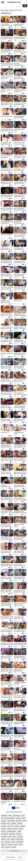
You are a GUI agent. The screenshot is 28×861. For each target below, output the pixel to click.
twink (2, 847)
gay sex (21, 828)
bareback (18, 834)
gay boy (15, 828)
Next (17, 807)
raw (8, 826)
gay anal (8, 847)
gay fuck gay (16, 815)
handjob (3, 823)
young (14, 836)
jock (8, 839)
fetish (23, 818)
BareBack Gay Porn (12, 859)
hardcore (3, 828)
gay (2, 842)
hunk (10, 836)
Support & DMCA (10, 857)
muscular (3, 826)
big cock (22, 826)
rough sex (19, 836)
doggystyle (4, 815)
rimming (10, 828)
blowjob (3, 831)
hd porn (13, 839)
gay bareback (11, 820)
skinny (15, 844)
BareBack (14, 2)
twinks (24, 820)
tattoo (22, 815)
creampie (19, 823)
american (3, 820)
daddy (13, 842)
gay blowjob (4, 834)
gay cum (18, 818)
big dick (3, 839)
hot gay (17, 826)
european (9, 844)
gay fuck (3, 844)
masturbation (19, 842)
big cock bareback (10, 818)
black (8, 823)
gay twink (18, 820)
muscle (19, 831)
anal (2, 818)
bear (12, 826)
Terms (20, 857)
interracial (7, 842)
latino (10, 815)
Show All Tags (14, 850)
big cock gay (19, 839)
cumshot (13, 823)
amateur (14, 847)
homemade (4, 836)
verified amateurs (11, 831)
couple (20, 844)
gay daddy (12, 834)
